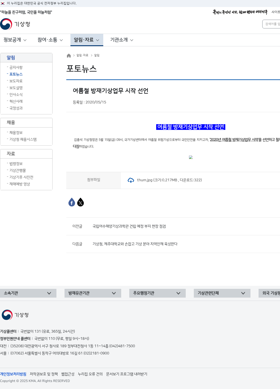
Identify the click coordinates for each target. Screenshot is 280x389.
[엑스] (80, 202)
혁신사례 (16, 101)
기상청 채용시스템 (23, 139)
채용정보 (16, 133)
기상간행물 (17, 171)
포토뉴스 (16, 74)
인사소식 (16, 95)
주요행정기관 (143, 293)
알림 (97, 55)
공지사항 (16, 68)
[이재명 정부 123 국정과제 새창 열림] (240, 12)
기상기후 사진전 (21, 177)
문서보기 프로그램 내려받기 (126, 374)
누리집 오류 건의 (90, 374)
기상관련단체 (208, 293)
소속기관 (11, 293)
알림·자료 (84, 40)
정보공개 (12, 40)
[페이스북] (71, 202)
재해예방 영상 (19, 184)
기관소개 (119, 40)
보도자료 (16, 81)
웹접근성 (67, 374)
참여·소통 (47, 40)
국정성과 (16, 108)
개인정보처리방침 (13, 374)
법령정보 (16, 164)
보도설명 (16, 88)
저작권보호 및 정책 (44, 374)
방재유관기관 (78, 293)
